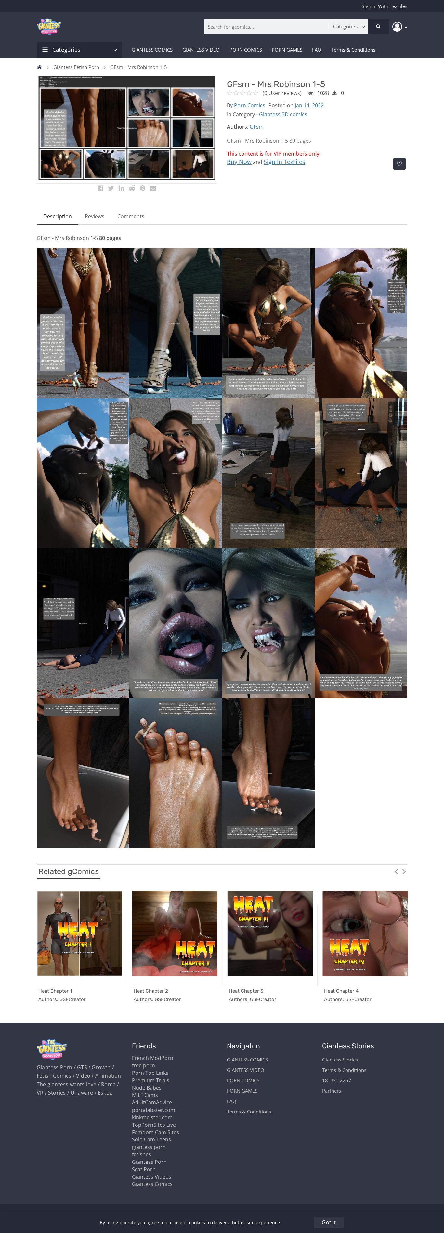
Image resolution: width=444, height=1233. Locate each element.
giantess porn (149, 1146)
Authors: (237, 126)
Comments (130, 216)
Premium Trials (150, 1080)
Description (57, 216)
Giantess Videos (151, 1176)
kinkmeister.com (152, 1117)
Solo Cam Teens (151, 1139)
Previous (396, 871)
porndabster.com (153, 1109)
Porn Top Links (150, 1072)
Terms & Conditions (353, 49)
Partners (331, 1090)
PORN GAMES (287, 49)
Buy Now (239, 162)
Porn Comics (249, 105)
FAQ (316, 49)
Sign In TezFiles (284, 162)
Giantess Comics (152, 1184)
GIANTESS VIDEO (201, 49)
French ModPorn (152, 1057)
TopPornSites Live (154, 1124)
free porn (143, 1065)
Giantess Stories (340, 1059)
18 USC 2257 (336, 1080)
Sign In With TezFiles (384, 6)
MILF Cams (145, 1095)
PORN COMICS (245, 49)
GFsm (257, 126)
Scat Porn (144, 1169)
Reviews (94, 216)
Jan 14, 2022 (309, 105)
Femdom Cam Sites (155, 1132)
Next (404, 871)
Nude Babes (147, 1087)
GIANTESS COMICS (152, 49)
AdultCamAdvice (152, 1102)
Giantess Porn (149, 1161)
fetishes (141, 1154)
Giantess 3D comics (283, 114)
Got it (329, 1222)
